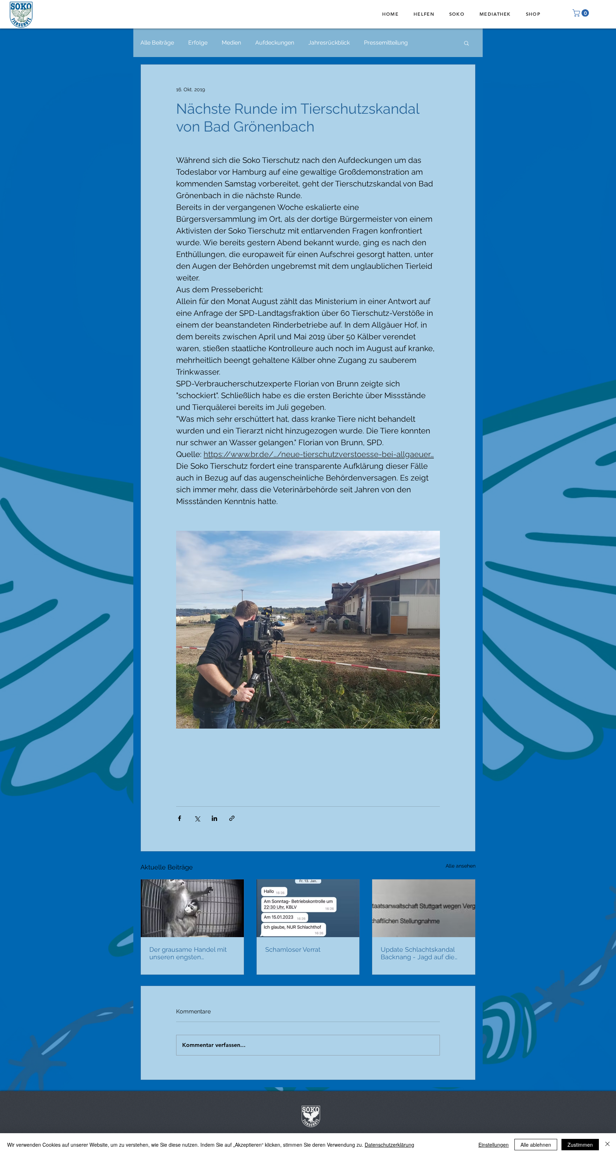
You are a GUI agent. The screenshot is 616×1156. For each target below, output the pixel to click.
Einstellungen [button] (493, 1144)
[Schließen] (607, 1144)
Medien (231, 42)
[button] (582, 13)
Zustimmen (580, 1144)
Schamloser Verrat (292, 949)
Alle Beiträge (157, 42)
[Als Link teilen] (232, 818)
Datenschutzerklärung (389, 1144)
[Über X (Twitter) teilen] (197, 818)
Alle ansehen (461, 866)
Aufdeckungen (274, 42)
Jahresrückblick (329, 42)
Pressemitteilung (386, 42)
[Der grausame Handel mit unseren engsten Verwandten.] (192, 908)
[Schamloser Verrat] (308, 908)
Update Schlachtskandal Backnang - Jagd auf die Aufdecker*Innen (418, 953)
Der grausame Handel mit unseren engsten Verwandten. (188, 953)
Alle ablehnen (535, 1144)
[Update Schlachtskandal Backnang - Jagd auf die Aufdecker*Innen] (423, 908)
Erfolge (197, 42)
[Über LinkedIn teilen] (214, 818)
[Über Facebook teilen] (179, 818)
